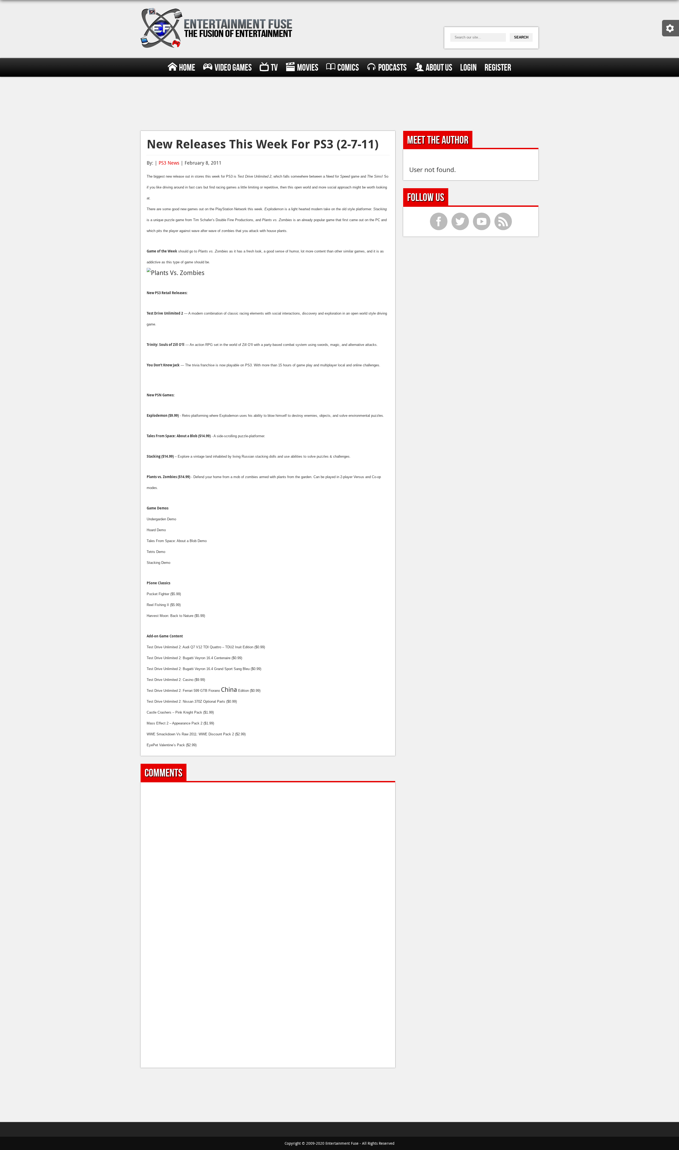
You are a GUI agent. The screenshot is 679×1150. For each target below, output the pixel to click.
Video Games (233, 67)
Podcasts (392, 67)
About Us (439, 67)
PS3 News (169, 163)
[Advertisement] (339, 103)
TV (274, 67)
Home (187, 67)
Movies (307, 67)
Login (468, 67)
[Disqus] (268, 854)
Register (498, 67)
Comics (348, 67)
